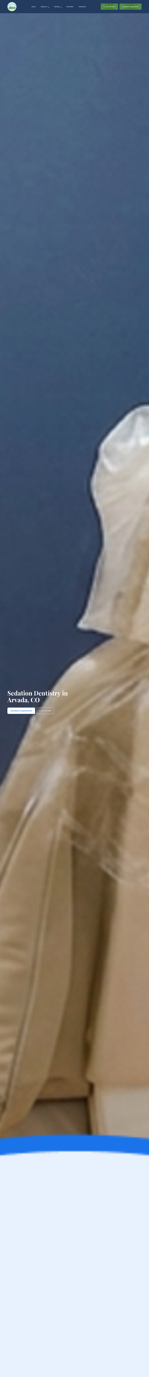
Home (33, 7)
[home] (11, 6)
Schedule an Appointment (130, 7)
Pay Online (70, 7)
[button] (45, 6)
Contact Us (82, 7)
